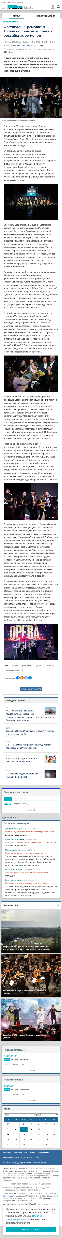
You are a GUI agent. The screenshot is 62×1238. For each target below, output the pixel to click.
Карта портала (33, 1158)
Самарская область (13, 670)
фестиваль (26, 666)
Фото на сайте (11, 905)
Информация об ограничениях (37, 1152)
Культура (7, 22)
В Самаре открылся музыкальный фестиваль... (27, 883)
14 (8, 1134)
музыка (38, 666)
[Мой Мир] (30, 677)
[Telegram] (26, 677)
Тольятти (48, 666)
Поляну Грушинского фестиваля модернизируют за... (30, 832)
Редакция (18, 1152)
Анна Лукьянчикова (20, 45)
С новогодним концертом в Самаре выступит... (27, 872)
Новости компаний (41, 1163)
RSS (23, 1158)
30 (8, 1124)
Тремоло (14, 666)
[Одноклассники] (22, 677)
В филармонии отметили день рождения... (25, 853)
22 (16, 1139)
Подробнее (7, 1180)
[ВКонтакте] (18, 677)
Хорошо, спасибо (31, 1229)
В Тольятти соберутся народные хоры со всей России (30, 842)
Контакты (7, 1152)
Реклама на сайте (11, 1158)
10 (31, 1129)
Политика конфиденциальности (17, 1163)
